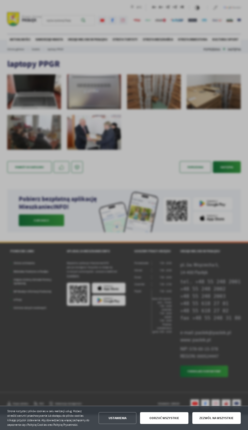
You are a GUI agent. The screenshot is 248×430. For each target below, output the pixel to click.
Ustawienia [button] (117, 418)
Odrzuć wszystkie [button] (164, 418)
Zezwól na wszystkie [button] (216, 418)
